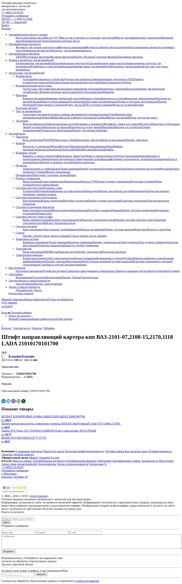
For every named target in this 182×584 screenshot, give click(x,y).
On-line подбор (56, 299)
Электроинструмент (167, 271)
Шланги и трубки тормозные (81, 245)
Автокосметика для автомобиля (35, 63)
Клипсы (92, 146)
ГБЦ (45, 140)
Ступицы (40, 171)
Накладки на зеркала (56, 127)
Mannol (5, 299)
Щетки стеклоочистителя (59, 223)
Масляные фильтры (61, 56)
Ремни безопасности (111, 82)
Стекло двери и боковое (55, 235)
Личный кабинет (21, 312)
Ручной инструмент (54, 271)
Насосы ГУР (88, 181)
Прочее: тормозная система (109, 242)
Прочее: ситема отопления (104, 200)
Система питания (26, 226)
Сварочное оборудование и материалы (90, 271)
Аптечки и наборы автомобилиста (68, 114)
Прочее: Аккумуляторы (48, 283)
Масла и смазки (22, 460)
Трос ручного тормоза (152, 242)
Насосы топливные (91, 229)
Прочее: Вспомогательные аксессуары (52, 92)
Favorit (55, 457)
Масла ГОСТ (52, 37)
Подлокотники (78, 101)
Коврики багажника (35, 98)
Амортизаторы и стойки (37, 168)
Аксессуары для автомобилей (26, 72)
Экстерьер (22, 120)
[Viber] (13, 401)
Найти (6, 522)
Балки (56, 168)
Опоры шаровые (70, 168)
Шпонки (98, 149)
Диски (19, 290)
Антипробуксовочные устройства (43, 79)
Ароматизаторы (98, 114)
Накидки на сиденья (113, 98)
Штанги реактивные (58, 171)
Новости (30, 299)
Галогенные (39, 277)
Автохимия (104, 460)
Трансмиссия (23, 248)
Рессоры (165, 168)
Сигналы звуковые (99, 261)
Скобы (49, 149)
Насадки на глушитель (127, 127)
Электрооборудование (29, 255)
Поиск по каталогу (20, 315)
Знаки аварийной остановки (83, 88)
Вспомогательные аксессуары (34, 85)
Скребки (101, 117)
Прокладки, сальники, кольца (50, 175)
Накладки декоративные (140, 98)
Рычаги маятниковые (45, 184)
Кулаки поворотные (52, 181)
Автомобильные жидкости (25, 44)
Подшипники (24, 175)
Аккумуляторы (25, 283)
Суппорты (132, 242)
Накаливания (24, 277)
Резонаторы (139, 191)
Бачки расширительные (37, 210)
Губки (112, 114)
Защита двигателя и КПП (119, 79)
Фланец (57, 149)
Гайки (72, 146)
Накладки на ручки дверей (85, 127)
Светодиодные (89, 277)
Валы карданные (33, 251)
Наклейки (108, 127)
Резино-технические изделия (142, 168)
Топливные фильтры (130, 56)
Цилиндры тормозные (49, 245)
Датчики (128, 258)
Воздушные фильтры (36, 56)
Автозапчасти (17, 133)
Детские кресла (73, 79)
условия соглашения (86, 580)
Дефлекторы (53, 124)
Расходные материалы (29, 271)
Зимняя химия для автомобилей (92, 66)
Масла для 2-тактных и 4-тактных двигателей (87, 37)
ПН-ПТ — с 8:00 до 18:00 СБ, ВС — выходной (16, 20)
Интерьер (21, 95)
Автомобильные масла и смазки (28, 34)
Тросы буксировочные (89, 92)
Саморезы (39, 149)
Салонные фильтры (106, 56)
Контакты (41, 299)
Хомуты (67, 149)
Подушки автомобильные (102, 101)
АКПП (20, 56)
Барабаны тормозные (35, 242)
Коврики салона (91, 98)
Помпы (116, 210)
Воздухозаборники (34, 124)
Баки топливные (33, 229)
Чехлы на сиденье (123, 104)
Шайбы (76, 149)
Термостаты (44, 213)
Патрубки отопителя (75, 200)
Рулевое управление (28, 178)
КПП (46, 251)
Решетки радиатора (83, 162)
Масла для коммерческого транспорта (138, 37)
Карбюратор (72, 229)
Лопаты (46, 117)
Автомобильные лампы (126, 460)
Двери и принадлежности (100, 155)
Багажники (59, 88)
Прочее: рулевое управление (113, 181)
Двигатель (22, 136)
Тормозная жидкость (35, 50)
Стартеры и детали (51, 264)
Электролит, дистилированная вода (69, 50)
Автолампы (16, 274)
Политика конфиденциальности (84, 451)
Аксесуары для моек (35, 114)
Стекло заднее (78, 235)
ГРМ (51, 140)
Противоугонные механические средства (74, 82)
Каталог (6, 28)
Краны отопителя (52, 200)
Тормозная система (27, 239)
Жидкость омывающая (72, 47)
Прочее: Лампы (70, 277)
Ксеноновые (53, 277)
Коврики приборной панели (64, 98)
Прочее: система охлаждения (138, 210)
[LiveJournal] (23, 401)
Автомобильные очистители (71, 63)
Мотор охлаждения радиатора (69, 210)
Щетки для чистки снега (142, 117)
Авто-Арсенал (38, 496)
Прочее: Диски (32, 290)
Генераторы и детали (110, 258)
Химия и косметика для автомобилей (31, 60)
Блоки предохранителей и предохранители (49, 258)
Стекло (20, 232)
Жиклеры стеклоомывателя (65, 219)
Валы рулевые (31, 181)
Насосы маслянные (113, 140)
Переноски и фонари (113, 88)
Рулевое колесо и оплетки (50, 104)
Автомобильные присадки (105, 63)
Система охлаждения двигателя (35, 207)
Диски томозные (58, 242)
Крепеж (20, 143)
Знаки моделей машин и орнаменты (82, 124)
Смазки (45, 40)
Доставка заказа (114, 451)
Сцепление (119, 251)
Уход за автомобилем (28, 111)
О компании (17, 299)
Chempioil (44, 457)
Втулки (63, 146)
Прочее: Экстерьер (83, 130)
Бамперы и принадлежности (40, 155)
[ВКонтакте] (3, 401)
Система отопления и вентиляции (36, 197)
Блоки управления (86, 258)
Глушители (29, 191)
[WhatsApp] (18, 401)
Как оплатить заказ (136, 451)
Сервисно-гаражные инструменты (134, 271)
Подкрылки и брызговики (56, 130)
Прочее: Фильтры (83, 56)
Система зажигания (122, 261)
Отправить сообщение (15, 15)
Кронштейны (105, 146)
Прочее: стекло (32, 235)
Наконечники (72, 181)
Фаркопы (108, 92)
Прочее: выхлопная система (115, 191)
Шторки (139, 104)
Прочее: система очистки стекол (134, 219)
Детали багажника (127, 155)
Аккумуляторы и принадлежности (29, 280)
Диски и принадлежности (24, 287)
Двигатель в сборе (65, 140)
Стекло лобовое (97, 235)
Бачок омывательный (36, 219)
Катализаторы (44, 191)
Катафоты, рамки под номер (121, 124)
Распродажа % (97, 464)
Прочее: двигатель (136, 140)
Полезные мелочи (26, 108)
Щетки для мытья (117, 117)
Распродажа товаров (21, 293)
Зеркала (143, 155)
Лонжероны (160, 159)
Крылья (106, 159)
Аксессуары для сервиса (37, 88)
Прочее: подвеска (90, 168)
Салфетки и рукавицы (82, 117)
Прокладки (91, 191)
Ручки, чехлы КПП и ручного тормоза (89, 104)
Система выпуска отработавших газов (39, 187)
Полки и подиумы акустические (137, 101)
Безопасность (24, 76)
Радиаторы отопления (133, 200)
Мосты (53, 251)
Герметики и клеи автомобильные (52, 66)
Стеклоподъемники (75, 264)
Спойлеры (100, 130)
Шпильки (87, 149)
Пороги (36, 162)
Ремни (72, 175)
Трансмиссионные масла (65, 40)
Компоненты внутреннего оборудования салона (72, 159)
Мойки (55, 117)
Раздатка (107, 251)
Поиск (69, 299)
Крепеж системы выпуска (69, 191)
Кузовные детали (26, 152)
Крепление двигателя (89, 140)
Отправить (8, 551)
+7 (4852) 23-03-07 (12, 12)
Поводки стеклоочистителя (98, 219)
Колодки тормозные (81, 242)
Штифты (108, 149)
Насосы (64, 117)
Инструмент (166, 460)
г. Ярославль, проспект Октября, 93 (14, 475)
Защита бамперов (93, 79)
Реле (85, 261)
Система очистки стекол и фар (34, 216)
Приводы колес (67, 251)
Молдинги (145, 124)
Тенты (127, 82)
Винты (55, 146)
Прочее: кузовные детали (56, 162)
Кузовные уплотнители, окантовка (132, 159)
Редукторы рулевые (142, 181)
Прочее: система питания (118, 229)
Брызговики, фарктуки (71, 155)
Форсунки (140, 229)
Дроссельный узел (54, 229)
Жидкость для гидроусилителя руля (37, 47)
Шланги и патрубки (159, 229)
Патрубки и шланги (99, 210)
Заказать (41, 574)
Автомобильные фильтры (24, 53)
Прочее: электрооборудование (64, 261)
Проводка (40, 261)
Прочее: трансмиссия (89, 251)
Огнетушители (40, 82)
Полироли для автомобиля (127, 66)
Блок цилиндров (33, 140)
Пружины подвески (113, 168)
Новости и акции (54, 451)
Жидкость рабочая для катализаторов (108, 47)
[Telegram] (8, 401)
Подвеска (21, 165)
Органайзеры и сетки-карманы (50, 101)
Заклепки (81, 146)
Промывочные (32, 40)
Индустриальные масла (30, 37)
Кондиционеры (32, 200)
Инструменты (17, 267)
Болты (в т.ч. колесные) (37, 146)
